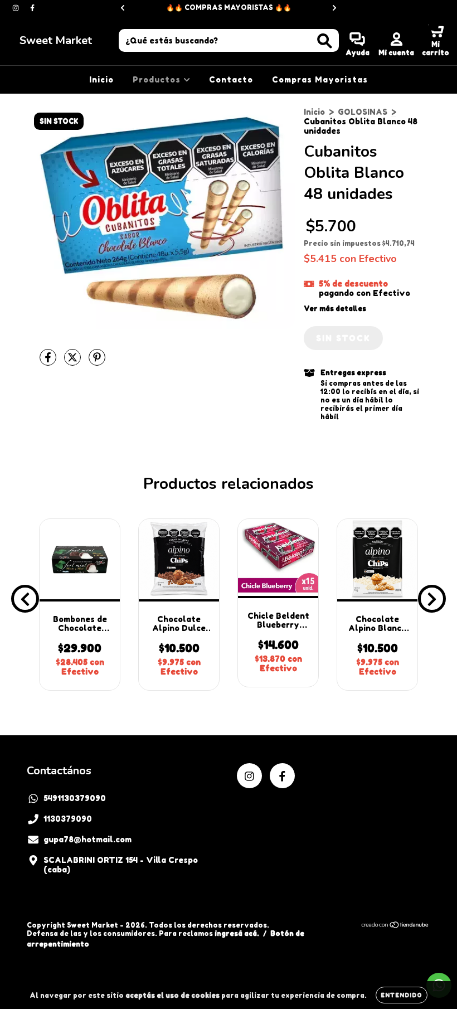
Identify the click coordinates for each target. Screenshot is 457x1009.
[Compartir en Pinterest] (97, 361)
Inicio (101, 79)
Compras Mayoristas (320, 79)
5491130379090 (74, 798)
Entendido (401, 995)
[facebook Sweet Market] (32, 7)
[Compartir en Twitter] (73, 361)
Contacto (231, 79)
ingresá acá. (237, 933)
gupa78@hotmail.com (87, 839)
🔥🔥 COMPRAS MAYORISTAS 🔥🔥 (228, 7)
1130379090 (67, 818)
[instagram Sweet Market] (16, 7)
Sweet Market (56, 40)
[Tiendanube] (395, 926)
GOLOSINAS (362, 112)
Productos (158, 79)
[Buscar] (325, 41)
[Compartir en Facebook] (49, 361)
